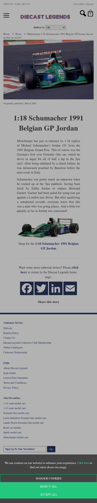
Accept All (48, 494)
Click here (83, 463)
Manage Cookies (48, 478)
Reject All (48, 486)
